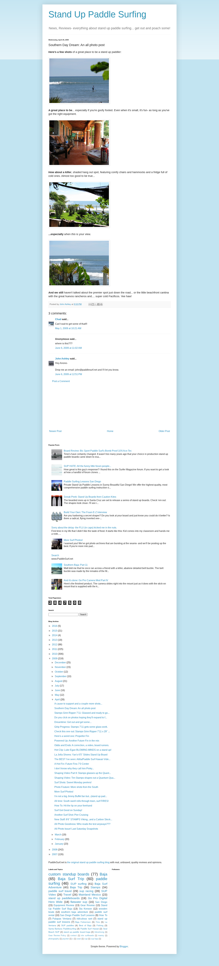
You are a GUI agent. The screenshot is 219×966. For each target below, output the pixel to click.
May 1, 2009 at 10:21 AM (68, 328)
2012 (55, 644)
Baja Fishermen (83, 922)
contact (73, 935)
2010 (55, 654)
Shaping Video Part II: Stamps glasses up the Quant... (82, 773)
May (57, 695)
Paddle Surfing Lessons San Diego (82, 481)
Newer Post (55, 431)
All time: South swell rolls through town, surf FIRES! (81, 801)
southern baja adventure (74, 912)
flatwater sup (78, 901)
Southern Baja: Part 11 (76, 565)
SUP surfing (78, 883)
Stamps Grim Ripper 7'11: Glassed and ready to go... (82, 713)
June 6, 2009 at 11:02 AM (68, 348)
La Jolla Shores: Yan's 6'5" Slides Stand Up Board (80, 754)
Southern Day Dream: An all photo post (74, 708)
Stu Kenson (85, 908)
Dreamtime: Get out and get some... (72, 722)
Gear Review (87, 905)
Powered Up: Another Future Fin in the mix (76, 740)
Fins (98, 922)
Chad (58, 319)
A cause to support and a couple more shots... (78, 703)
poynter (65, 939)
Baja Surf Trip (71, 879)
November (60, 667)
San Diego (101, 902)
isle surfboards (87, 935)
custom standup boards (68, 874)
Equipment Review (64, 905)
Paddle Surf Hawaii (89, 929)
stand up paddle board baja (77, 932)
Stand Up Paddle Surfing (97, 14)
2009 (55, 658)
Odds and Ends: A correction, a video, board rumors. (81, 745)
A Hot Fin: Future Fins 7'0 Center (71, 764)
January (59, 844)
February (60, 839)
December (60, 662)
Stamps (95, 887)
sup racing (86, 891)
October (59, 671)
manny (101, 935)
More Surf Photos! (73, 540)
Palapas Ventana (61, 918)
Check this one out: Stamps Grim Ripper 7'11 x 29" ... (82, 731)
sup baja (94, 939)
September (61, 676)
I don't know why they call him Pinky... (74, 768)
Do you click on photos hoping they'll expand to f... (80, 717)
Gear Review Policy (57, 935)
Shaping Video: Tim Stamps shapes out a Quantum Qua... (84, 778)
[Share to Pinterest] (101, 304)
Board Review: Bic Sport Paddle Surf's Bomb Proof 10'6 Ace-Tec (98, 450)
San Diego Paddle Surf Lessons (77, 915)
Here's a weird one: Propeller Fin (71, 736)
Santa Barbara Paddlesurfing (62, 929)
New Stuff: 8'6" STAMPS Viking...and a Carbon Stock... (83, 819)
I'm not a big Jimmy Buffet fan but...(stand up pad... (80, 796)
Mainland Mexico (90, 894)
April (57, 699)
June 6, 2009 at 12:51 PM (68, 374)
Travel (67, 894)
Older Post (164, 431)
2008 (55, 849)
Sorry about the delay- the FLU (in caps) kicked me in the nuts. (84, 527)
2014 (55, 635)
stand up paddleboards (64, 898)
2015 (55, 630)
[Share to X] (95, 304)
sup (85, 939)
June (58, 690)
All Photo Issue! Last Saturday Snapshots (76, 829)
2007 (55, 854)
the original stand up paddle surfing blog (88, 862)
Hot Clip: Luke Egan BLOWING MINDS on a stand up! (82, 750)
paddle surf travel (60, 891)
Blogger (124, 946)
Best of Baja (85, 925)
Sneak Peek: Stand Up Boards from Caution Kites (90, 497)
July (57, 685)
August (59, 681)
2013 (55, 640)
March (58, 834)
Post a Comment (61, 381)
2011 (55, 649)
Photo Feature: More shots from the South (76, 787)
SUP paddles (67, 925)
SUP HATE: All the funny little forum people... (87, 466)
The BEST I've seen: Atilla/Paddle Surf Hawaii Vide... (82, 759)
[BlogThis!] (92, 304)
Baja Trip (76, 887)
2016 (55, 626)
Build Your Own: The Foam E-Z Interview (85, 512)
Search (55, 555)
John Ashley (62, 358)
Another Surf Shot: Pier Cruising (71, 815)
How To (103, 915)
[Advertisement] (109, 406)
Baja (103, 874)
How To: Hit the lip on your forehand (73, 805)
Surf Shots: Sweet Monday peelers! (72, 782)
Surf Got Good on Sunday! (68, 810)
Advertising (99, 932)
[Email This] (89, 304)
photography (53, 939)
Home (110, 431)
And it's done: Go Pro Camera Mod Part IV (86, 580)
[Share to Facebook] (98, 304)
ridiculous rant (84, 918)
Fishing (100, 925)
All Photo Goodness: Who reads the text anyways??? (82, 824)
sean (79, 939)
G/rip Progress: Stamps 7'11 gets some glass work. (81, 727)
